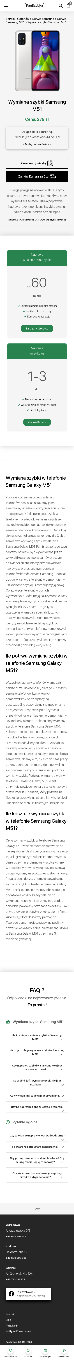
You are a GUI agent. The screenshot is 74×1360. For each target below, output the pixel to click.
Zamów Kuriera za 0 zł (33, 176)
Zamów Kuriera (37, 422)
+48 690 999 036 (16, 1257)
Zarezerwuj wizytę (33, 163)
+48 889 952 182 (16, 1236)
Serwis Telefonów (17, 19)
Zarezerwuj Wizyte (37, 328)
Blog (8, 1320)
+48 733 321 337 (15, 1279)
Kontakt (10, 1314)
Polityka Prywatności (18, 1331)
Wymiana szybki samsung (53, 220)
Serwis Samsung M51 (28, 220)
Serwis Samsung (43, 19)
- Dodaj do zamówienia (37, 144)
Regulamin (12, 1325)
